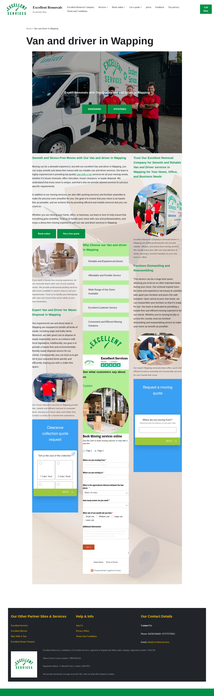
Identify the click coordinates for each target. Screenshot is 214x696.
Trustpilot (87, 385)
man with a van (84, 174)
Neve (4, 692)
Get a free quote (71, 233)
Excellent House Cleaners (23, 641)
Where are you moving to (97, 472)
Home (29, 28)
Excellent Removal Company (80, 7)
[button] (107, 7)
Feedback (159, 7)
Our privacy (173, 7)
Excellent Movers (19, 631)
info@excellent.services (158, 642)
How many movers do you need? (100, 500)
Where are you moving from (98, 460)
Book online (44, 233)
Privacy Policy (82, 631)
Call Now (206, 9)
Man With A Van (18, 636)
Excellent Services (19, 625)
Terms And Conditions (86, 636)
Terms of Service (112, 562)
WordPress (25, 692)
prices (148, 7)
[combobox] (106, 492)
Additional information (92, 526)
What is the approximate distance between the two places (103, 486)
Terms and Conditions (77, 11)
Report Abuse (98, 562)
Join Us (79, 625)
